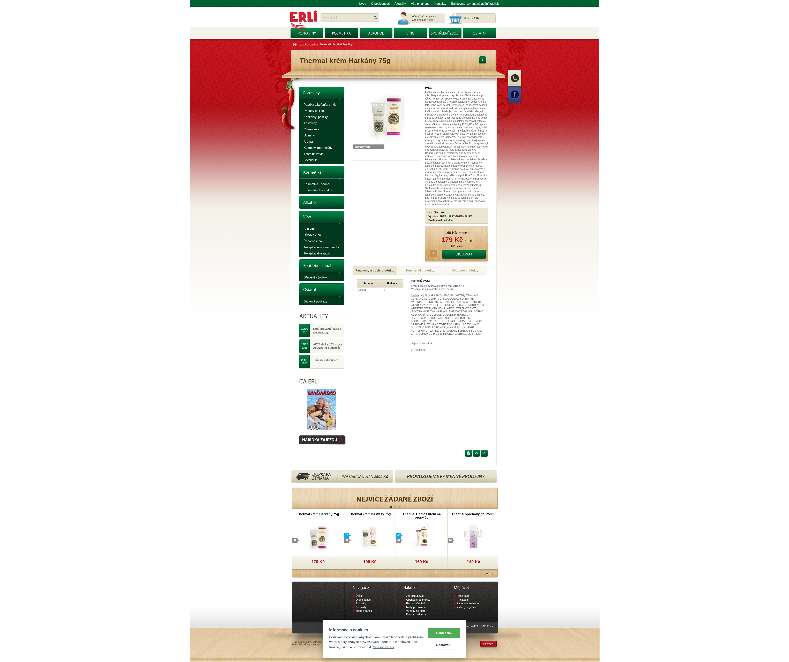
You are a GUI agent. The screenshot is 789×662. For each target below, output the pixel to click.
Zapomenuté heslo (422, 19)
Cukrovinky (311, 129)
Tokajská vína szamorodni (321, 247)
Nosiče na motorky (301, 642)
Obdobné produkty (465, 270)
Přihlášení (417, 16)
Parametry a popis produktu (374, 270)
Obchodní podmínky (418, 599)
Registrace (432, 16)
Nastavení (443, 645)
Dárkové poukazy (316, 301)
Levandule (310, 160)
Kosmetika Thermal (317, 184)
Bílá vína (309, 228)
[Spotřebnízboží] (321, 266)
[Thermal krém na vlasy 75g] (370, 537)
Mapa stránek (364, 610)
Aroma (308, 141)
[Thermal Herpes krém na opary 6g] (421, 537)
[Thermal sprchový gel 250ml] (473, 537)
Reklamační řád (415, 603)
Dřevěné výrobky (315, 277)
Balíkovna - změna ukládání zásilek (475, 3)
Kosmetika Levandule (318, 190)
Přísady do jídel (314, 110)
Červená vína (313, 241)
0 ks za (472, 18)
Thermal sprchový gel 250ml (473, 514)
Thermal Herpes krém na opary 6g (422, 515)
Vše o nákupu (420, 3)
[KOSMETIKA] (341, 33)
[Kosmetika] (321, 173)
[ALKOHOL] (376, 33)
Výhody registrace (467, 607)
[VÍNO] (410, 33)
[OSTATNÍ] (479, 33)
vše (488, 574)
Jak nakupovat (415, 595)
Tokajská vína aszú (317, 253)
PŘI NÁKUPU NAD (365, 477)
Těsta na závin (313, 154)
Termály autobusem (325, 360)
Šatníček (317, 642)
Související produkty (419, 270)
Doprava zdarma (416, 614)
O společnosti (380, 3)
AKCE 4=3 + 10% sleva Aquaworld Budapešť (327, 346)
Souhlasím (444, 633)
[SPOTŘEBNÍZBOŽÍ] (445, 33)
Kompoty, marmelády (318, 147)
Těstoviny (310, 123)
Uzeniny (309, 135)
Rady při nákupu (416, 607)
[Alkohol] (321, 202)
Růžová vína (312, 235)
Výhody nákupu (415, 610)
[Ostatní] (321, 290)
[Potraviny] (321, 94)
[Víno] (321, 218)
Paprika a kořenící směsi (320, 104)
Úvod (362, 3)
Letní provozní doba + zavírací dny (327, 330)
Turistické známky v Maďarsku (307, 644)
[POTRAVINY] (307, 33)
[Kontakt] (515, 85)
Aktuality (400, 3)
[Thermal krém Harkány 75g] (386, 140)
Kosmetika (312, 44)
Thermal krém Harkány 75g (318, 514)
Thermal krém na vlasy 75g (370, 514)
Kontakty (440, 3)
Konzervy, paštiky (316, 117)
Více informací (383, 647)
